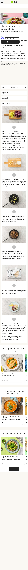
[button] (14, 93)
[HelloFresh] (14, 2)
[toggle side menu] (2, 2)
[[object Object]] (21, 41)
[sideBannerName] (14, 75)
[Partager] (25, 41)
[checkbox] (1, 33)
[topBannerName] (14, 10)
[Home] (2, 6)
